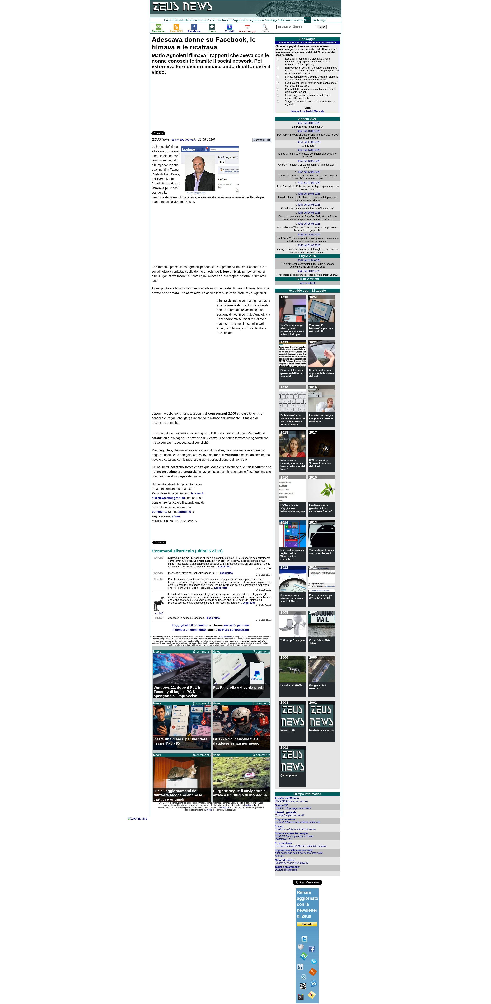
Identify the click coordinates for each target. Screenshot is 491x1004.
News (307, 20)
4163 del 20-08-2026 (309, 123)
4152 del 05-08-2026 (309, 223)
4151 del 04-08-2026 (309, 234)
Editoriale (178, 20)
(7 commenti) (261, 651)
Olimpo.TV (281, 805)
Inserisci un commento (189, 629)
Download (297, 20)
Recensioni (192, 20)
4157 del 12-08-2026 (309, 171)
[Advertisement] (180, 104)
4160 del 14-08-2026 (309, 150)
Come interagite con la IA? (289, 815)
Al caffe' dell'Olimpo (287, 798)
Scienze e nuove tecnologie (291, 833)
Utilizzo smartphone (286, 869)
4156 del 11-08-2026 (309, 182)
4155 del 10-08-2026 (309, 193)
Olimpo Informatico (307, 794)
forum (209, 810)
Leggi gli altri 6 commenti (190, 625)
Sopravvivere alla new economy (294, 850)
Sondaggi (271, 20)
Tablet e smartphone (287, 866)
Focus (204, 20)
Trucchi (226, 20)
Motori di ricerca (284, 860)
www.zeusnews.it (184, 139)
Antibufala (284, 20)
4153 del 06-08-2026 (309, 212)
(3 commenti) (261, 703)
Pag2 (323, 20)
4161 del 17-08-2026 (309, 142)
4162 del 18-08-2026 (309, 131)
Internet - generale (285, 812)
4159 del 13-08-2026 (309, 161)
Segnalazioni (256, 20)
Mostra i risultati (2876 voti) (307, 111)
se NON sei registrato (233, 629)
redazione (224, 807)
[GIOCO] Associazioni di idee (291, 801)
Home (168, 20)
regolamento (226, 637)
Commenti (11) (262, 140)
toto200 (159, 613)
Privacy (279, 826)
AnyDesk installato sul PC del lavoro (295, 829)
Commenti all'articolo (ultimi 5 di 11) (187, 551)
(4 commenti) (202, 703)
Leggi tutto (224, 566)
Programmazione (285, 819)
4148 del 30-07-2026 (309, 271)
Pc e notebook (283, 843)
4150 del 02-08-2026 (309, 245)
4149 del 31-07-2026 (309, 260)
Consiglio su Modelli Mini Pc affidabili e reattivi (301, 846)
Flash (315, 20)
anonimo (184, 511)
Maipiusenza (240, 20)
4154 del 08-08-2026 (309, 204)
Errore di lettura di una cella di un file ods (297, 822)
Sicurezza (214, 20)
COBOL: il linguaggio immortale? (293, 808)
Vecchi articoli (307, 283)
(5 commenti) (202, 651)
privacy (249, 805)
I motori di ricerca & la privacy (291, 862)
